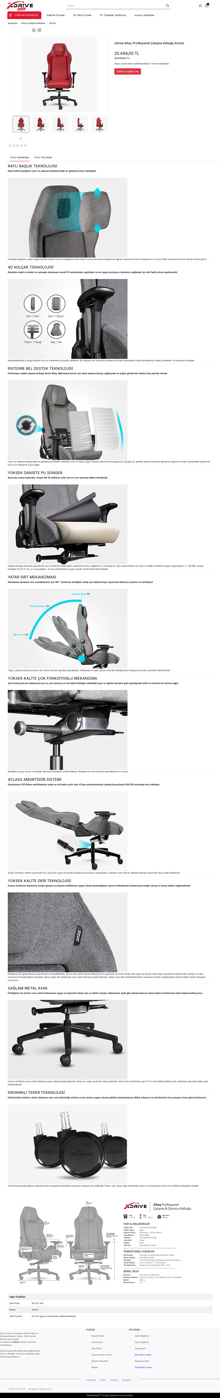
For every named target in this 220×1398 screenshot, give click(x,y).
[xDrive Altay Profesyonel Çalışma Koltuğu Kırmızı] (59, 75)
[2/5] (12, 146)
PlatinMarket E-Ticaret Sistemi (102, 1395)
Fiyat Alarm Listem (143, 1367)
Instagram (126, 1380)
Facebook (91, 1380)
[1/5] (10, 146)
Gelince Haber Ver (128, 71)
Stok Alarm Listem (143, 1354)
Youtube (114, 1380)
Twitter (103, 1380)
